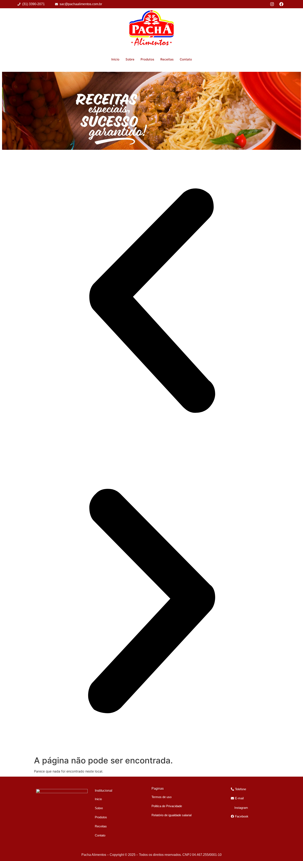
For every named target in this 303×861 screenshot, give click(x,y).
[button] (151, 301)
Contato (186, 59)
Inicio (115, 59)
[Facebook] (281, 4)
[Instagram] (272, 4)
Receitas (167, 59)
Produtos (147, 59)
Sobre (130, 59)
